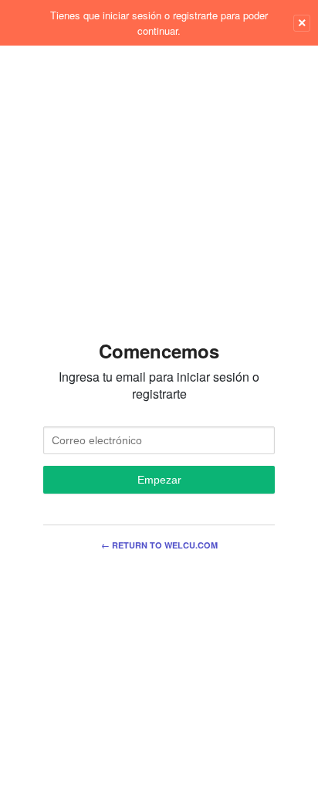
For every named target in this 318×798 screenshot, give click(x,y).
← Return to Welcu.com (159, 545)
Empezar (159, 480)
